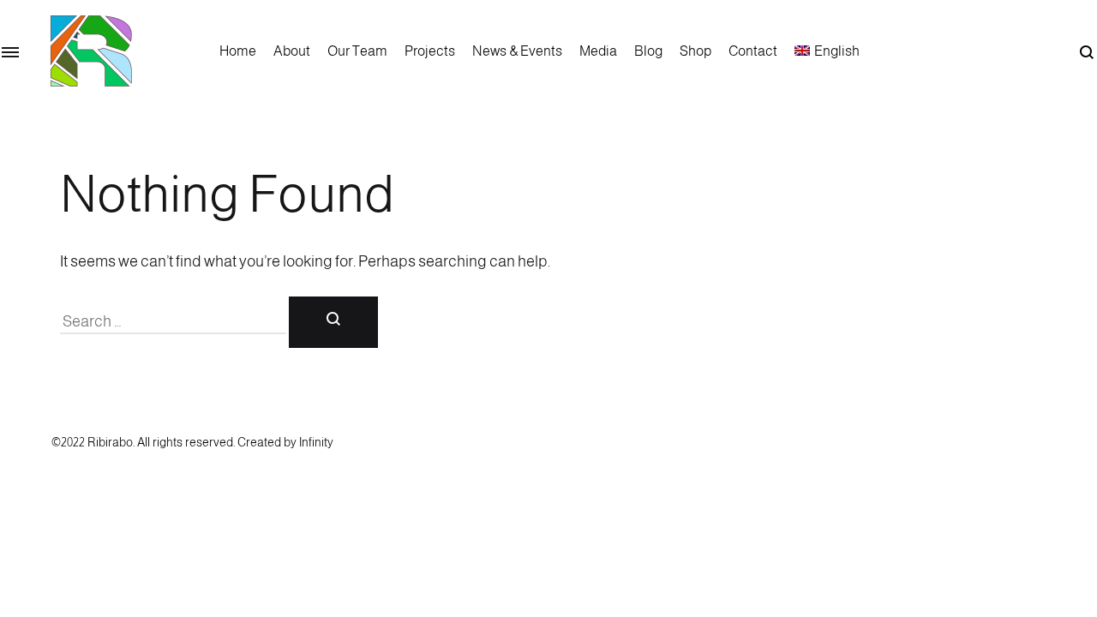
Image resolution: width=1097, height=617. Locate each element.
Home (237, 51)
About (291, 51)
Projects (430, 51)
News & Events (517, 51)
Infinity (316, 442)
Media (598, 51)
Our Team (357, 51)
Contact (752, 51)
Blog (648, 51)
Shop (695, 51)
